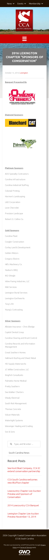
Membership (34, 3)
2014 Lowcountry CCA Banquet (23, 505)
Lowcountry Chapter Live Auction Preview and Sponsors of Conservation (24, 494)
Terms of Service (26, 547)
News (9, 3)
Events (20, 3)
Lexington (24, 73)
